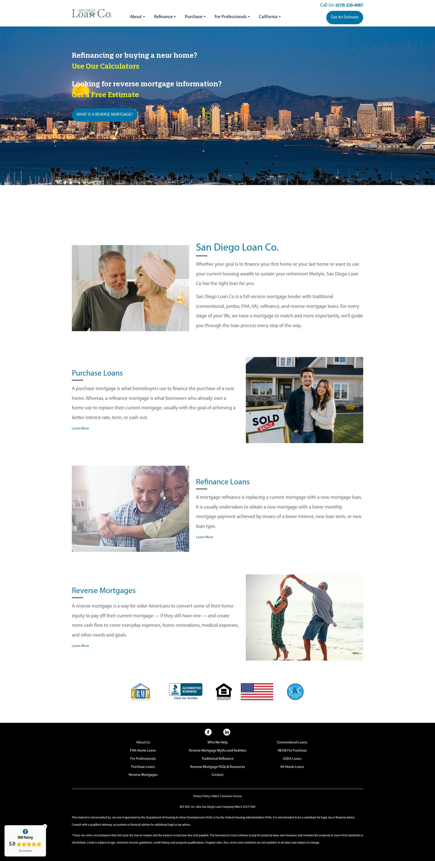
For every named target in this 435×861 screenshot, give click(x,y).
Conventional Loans (292, 742)
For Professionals (231, 17)
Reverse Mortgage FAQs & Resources (217, 767)
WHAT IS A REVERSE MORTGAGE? (105, 115)
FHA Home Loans (143, 750)
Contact (217, 775)
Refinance (163, 17)
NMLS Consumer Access (227, 796)
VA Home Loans (292, 767)
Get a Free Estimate (105, 94)
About (136, 17)
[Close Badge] (45, 826)
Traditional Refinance (218, 759)
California (268, 17)
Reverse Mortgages (143, 775)
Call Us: (341, 5)
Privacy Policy (201, 796)
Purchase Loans (143, 767)
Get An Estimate (344, 17)
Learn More (80, 428)
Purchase (193, 17)
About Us (143, 742)
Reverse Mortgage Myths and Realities (217, 750)
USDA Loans (292, 759)
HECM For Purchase (292, 750)
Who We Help (218, 742)
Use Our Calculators (105, 66)
